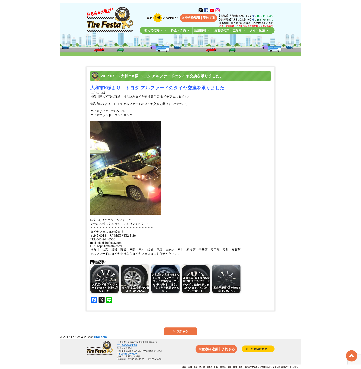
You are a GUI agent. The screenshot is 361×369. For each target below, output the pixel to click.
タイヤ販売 (257, 30)
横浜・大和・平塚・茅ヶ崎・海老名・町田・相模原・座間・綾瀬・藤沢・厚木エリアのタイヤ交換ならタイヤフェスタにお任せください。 (240, 367)
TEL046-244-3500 (127, 345)
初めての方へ (153, 30)
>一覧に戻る (180, 331)
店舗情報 (200, 30)
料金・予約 (178, 30)
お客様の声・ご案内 (227, 30)
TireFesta (100, 337)
